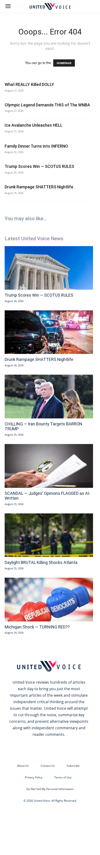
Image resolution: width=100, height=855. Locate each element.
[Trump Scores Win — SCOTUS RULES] (49, 268)
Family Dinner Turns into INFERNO (36, 146)
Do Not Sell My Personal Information (50, 789)
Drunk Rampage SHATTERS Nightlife (39, 186)
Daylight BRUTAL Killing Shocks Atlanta (41, 562)
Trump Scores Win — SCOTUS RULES (39, 166)
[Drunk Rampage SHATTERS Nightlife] (49, 332)
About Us (23, 766)
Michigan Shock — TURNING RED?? (37, 626)
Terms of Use (63, 777)
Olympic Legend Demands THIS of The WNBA (47, 104)
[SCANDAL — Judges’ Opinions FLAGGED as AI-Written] (49, 466)
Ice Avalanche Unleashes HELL (34, 125)
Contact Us (48, 766)
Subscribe (73, 766)
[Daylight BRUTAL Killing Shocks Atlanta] (49, 535)
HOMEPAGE (64, 63)
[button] (7, 6)
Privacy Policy (33, 777)
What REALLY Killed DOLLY (29, 84)
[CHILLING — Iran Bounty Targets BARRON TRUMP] (49, 396)
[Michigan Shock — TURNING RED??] (49, 599)
